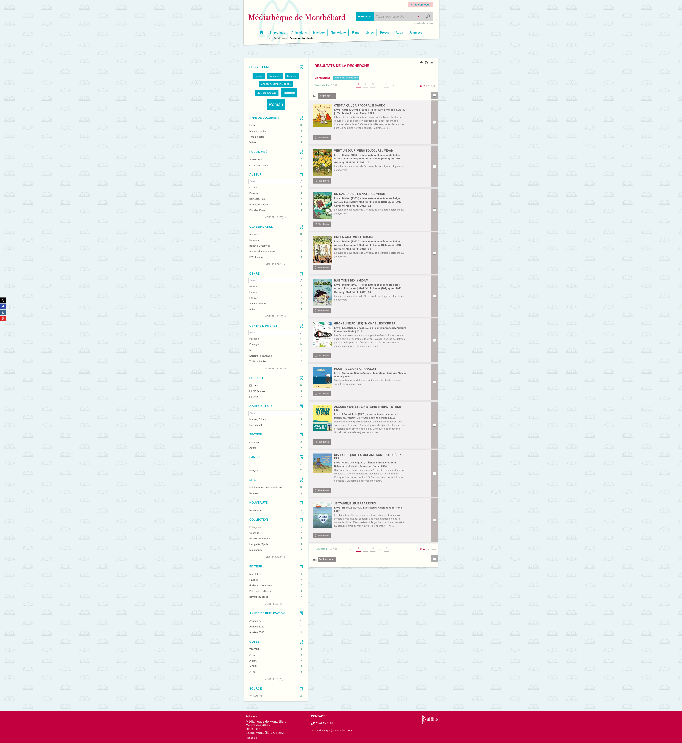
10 (421, 85)
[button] (259, 76)
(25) (274, 217)
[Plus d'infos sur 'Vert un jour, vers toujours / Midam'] (322, 162)
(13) (274, 316)
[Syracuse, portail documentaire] (297, 18)
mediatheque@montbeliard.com (334, 730)
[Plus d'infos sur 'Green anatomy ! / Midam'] (322, 249)
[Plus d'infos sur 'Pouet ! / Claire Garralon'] (322, 378)
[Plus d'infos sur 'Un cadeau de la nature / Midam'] (322, 205)
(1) (274, 264)
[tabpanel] (341, 380)
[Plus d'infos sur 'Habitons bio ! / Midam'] (322, 292)
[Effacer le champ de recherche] (419, 16)
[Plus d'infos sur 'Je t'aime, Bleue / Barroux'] (322, 515)
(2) (274, 557)
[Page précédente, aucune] (351, 85)
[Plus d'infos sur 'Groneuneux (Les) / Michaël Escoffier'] (322, 334)
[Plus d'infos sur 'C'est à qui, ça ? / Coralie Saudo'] (322, 115)
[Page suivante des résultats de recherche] (394, 85)
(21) (274, 603)
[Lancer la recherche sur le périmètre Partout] (428, 16)
